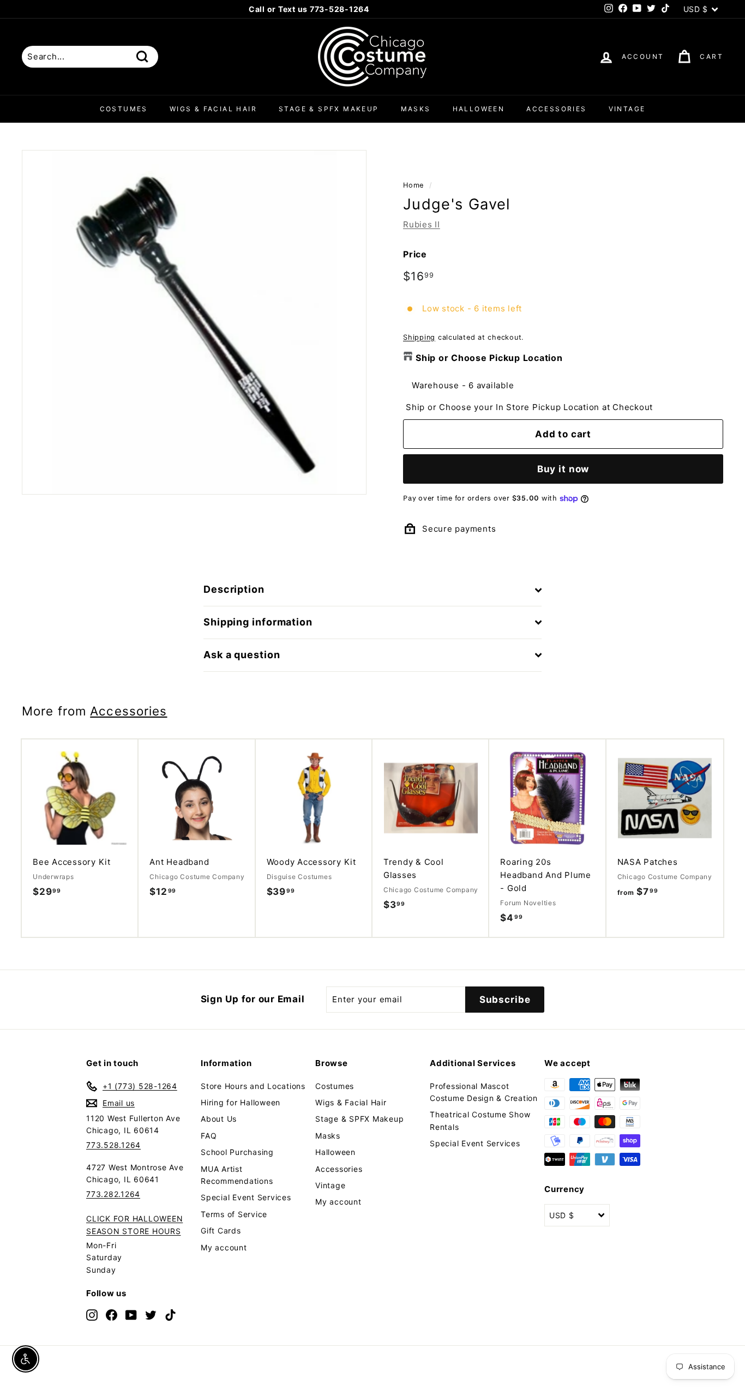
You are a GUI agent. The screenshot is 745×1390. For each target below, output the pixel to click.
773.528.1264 (113, 1145)
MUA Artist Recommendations (237, 1175)
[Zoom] (194, 322)
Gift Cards (221, 1230)
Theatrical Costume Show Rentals (480, 1120)
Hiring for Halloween (240, 1102)
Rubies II (421, 224)
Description (234, 589)
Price (415, 254)
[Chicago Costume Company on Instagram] (92, 1314)
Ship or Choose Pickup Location (489, 357)
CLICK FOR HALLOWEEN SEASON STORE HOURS (134, 1224)
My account (224, 1247)
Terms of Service (234, 1214)
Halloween (479, 109)
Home (413, 185)
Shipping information (258, 622)
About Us (219, 1118)
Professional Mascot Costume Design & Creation (484, 1092)
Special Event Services (246, 1197)
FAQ (209, 1135)
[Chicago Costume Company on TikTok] (170, 1314)
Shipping (419, 337)
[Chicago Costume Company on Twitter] (151, 1314)
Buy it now (563, 469)
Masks (416, 109)
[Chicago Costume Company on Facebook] (111, 1314)
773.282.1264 (113, 1194)
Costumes (124, 109)
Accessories (556, 109)
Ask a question (241, 654)
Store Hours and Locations (253, 1086)
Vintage (627, 109)
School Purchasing (237, 1152)
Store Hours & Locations (368, 9)
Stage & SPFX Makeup (329, 109)
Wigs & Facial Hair (213, 109)
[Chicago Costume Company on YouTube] (131, 1314)
